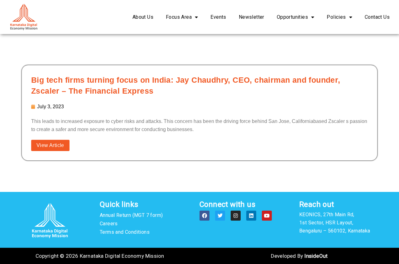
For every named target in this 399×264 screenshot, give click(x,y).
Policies (336, 17)
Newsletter (251, 17)
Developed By (299, 256)
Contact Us (377, 17)
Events (218, 17)
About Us (142, 17)
